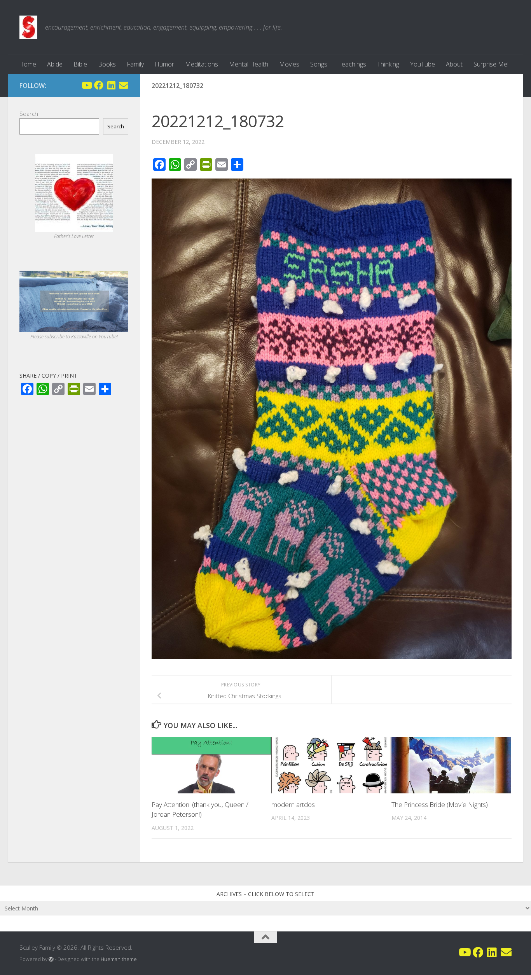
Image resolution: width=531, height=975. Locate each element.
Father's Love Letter (74, 236)
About (454, 64)
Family (135, 64)
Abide (55, 64)
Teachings (352, 64)
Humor (164, 64)
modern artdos (293, 804)
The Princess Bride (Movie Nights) (439, 804)
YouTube (422, 64)
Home (27, 64)
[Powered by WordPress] (51, 959)
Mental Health (248, 64)
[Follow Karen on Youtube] (86, 85)
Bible (80, 64)
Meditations (201, 64)
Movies (289, 64)
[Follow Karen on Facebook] (98, 85)
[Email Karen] (123, 85)
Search (28, 113)
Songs (318, 64)
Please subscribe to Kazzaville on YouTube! (74, 336)
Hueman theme (119, 959)
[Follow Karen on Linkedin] (111, 85)
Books (107, 64)
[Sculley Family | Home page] (28, 27)
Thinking (388, 64)
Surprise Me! (490, 64)
